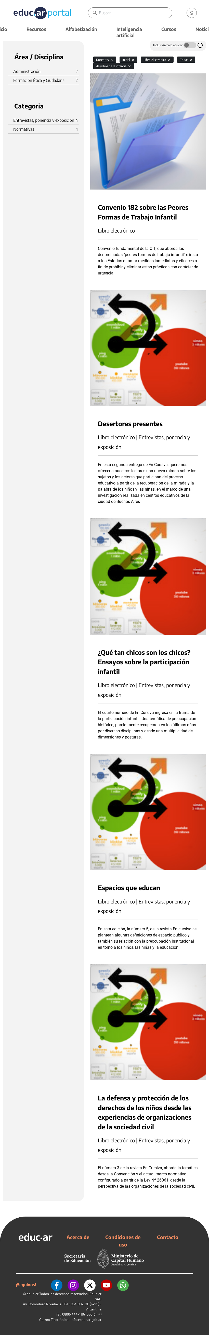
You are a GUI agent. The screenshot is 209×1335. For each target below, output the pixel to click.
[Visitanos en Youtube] (106, 1284)
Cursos (168, 29)
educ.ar (32, 1294)
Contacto (167, 1237)
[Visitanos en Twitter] (90, 1284)
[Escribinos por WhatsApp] (123, 1284)
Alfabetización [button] (81, 29)
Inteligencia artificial (129, 32)
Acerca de (78, 1237)
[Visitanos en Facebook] (56, 1284)
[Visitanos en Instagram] (73, 1284)
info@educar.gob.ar (86, 1319)
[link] (192, 13)
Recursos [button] (36, 29)
